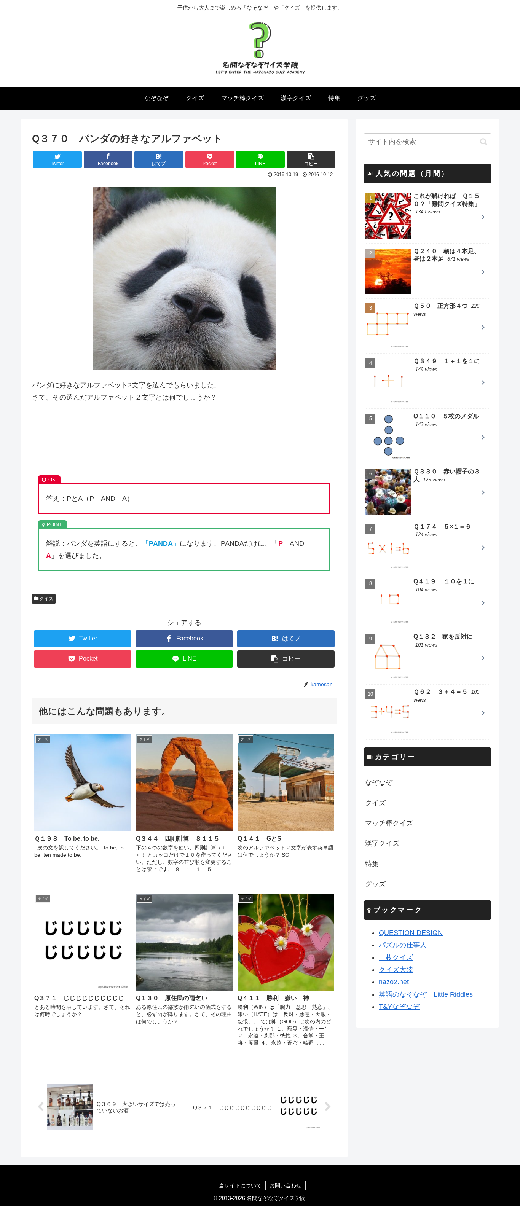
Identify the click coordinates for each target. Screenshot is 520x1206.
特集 (372, 864)
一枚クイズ (396, 957)
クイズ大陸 (396, 969)
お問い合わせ (285, 1185)
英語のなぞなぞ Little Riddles (426, 994)
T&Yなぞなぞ (399, 1006)
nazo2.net (394, 982)
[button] (483, 141)
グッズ (375, 884)
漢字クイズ (382, 843)
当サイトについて (240, 1185)
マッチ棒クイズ (389, 823)
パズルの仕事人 (403, 945)
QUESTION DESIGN (411, 933)
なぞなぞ (378, 782)
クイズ (45, 598)
